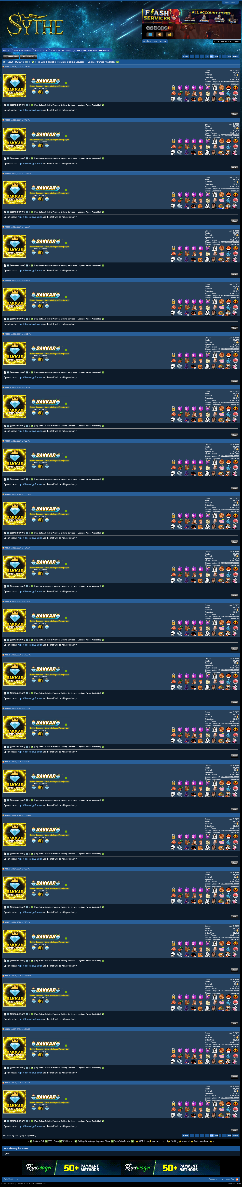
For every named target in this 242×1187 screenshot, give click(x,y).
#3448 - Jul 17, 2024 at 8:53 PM (17, 441)
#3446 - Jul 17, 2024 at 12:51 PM (18, 334)
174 (216, 56)
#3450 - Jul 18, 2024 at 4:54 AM (17, 548)
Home (227, 1179)
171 (202, 56)
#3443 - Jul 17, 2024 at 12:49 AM (18, 173)
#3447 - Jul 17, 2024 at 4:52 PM (17, 387)
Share (234, 114)
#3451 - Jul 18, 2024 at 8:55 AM (17, 601)
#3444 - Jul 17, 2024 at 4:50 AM (17, 227)
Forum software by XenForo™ (23, 1184)
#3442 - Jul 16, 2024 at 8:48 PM (17, 120)
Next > (235, 56)
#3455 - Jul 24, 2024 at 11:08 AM (18, 815)
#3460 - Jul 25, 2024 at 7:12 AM (17, 1083)
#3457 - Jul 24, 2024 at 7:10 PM (17, 922)
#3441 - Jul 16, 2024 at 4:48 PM (17, 67)
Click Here (234, 79)
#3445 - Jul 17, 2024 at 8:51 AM (17, 280)
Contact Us (213, 1179)
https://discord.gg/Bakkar (30, 110)
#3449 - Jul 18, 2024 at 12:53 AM (18, 494)
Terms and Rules (234, 1184)
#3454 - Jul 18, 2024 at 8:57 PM (17, 762)
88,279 (236, 72)
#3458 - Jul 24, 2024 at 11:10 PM (18, 976)
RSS (237, 1179)
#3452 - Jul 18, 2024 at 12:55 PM (18, 655)
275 (229, 56)
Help (221, 1179)
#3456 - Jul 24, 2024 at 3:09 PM (17, 869)
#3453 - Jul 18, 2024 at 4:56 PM (17, 708)
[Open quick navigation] (238, 50)
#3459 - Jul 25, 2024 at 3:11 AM (17, 1029)
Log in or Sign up (230, 2)
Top (232, 1179)
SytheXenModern (11, 1179)
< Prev (185, 56)
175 (221, 56)
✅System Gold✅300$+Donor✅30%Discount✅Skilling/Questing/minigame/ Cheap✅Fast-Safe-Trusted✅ (82, 1141)
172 (206, 56)
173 (211, 56)
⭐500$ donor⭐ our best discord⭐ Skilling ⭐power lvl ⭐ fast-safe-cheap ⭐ (174, 1141)
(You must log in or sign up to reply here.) (19, 1136)
